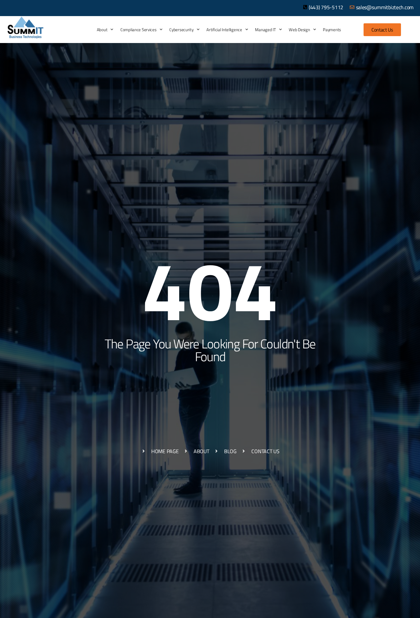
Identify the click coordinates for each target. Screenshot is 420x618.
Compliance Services (138, 29)
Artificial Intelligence (224, 29)
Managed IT (265, 29)
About (102, 29)
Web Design (299, 29)
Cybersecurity (181, 29)
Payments (332, 29)
